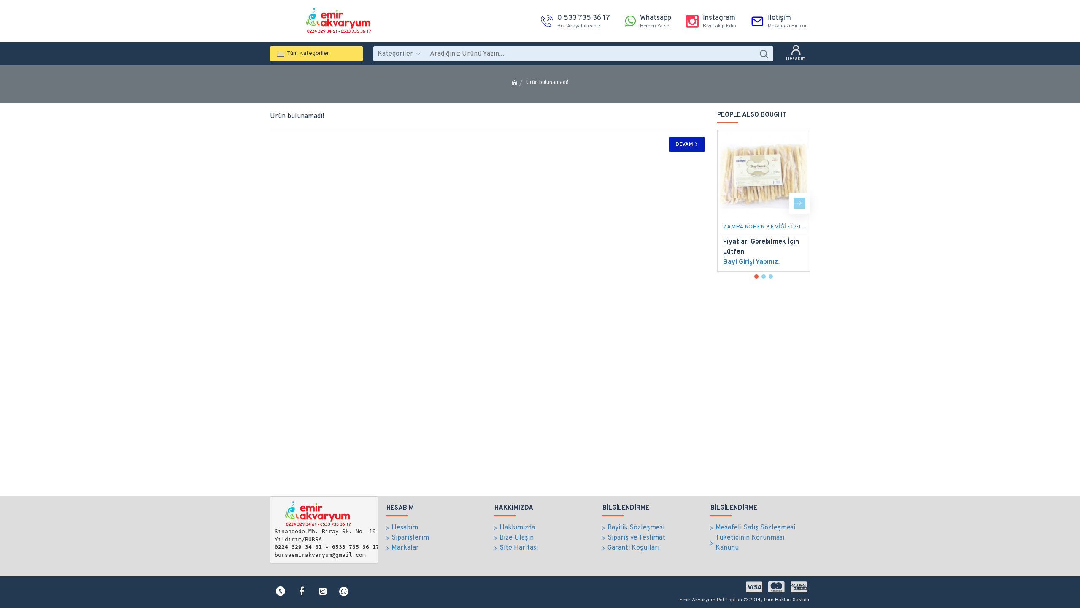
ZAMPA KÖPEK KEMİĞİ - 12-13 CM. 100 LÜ (765, 227)
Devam (684, 144)
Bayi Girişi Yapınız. (751, 262)
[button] (727, 203)
